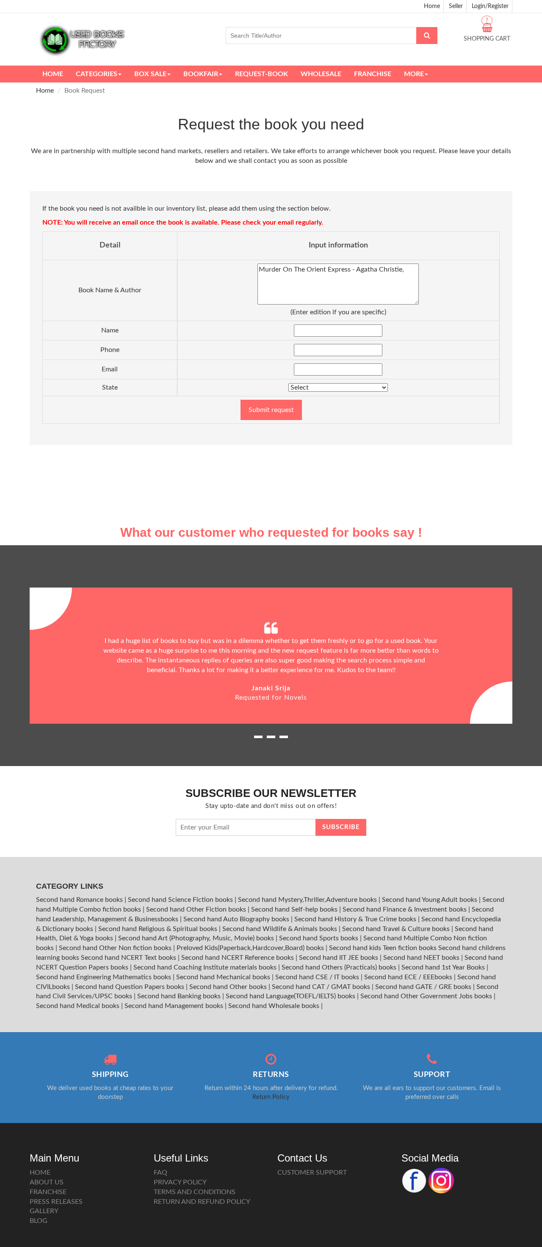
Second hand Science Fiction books (181, 899)
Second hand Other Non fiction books (116, 948)
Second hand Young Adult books (430, 899)
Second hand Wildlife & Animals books (280, 929)
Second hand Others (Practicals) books (340, 967)
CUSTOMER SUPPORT (312, 1172)
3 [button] (283, 740)
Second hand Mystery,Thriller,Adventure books (308, 899)
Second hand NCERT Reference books (238, 957)
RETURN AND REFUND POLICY (202, 1201)
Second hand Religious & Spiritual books (158, 929)
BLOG (38, 1220)
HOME (40, 1172)
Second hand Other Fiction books (197, 909)
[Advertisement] (271, 460)
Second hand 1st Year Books (444, 967)
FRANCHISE (48, 1192)
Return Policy (271, 1097)
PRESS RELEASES (56, 1201)
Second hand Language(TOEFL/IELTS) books (291, 996)
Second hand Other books (228, 986)
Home (432, 6)
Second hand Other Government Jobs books (427, 996)
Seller (456, 6)
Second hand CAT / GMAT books (322, 986)
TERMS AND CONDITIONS (194, 1192)
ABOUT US (47, 1182)
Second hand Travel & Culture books (396, 929)
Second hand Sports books (319, 938)
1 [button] (258, 740)
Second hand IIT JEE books (339, 957)
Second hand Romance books (80, 899)
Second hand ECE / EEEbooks (409, 977)
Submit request (271, 410)
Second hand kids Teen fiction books (383, 948)
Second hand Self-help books (295, 909)
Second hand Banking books (179, 996)
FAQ (160, 1172)
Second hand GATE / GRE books (424, 986)
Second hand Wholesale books (274, 1006)
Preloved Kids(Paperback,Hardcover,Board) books (251, 948)
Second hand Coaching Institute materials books (205, 967)
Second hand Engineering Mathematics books (104, 977)
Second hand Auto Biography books (237, 919)
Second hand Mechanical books (224, 977)
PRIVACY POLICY (180, 1182)
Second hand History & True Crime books (356, 919)
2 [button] (271, 740)
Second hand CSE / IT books (318, 977)
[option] (271, 656)
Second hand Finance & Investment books (405, 909)
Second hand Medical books (78, 1006)
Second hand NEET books (422, 957)
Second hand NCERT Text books (129, 957)
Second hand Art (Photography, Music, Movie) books (197, 938)
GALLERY (44, 1211)
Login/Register (490, 6)
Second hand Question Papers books (130, 986)
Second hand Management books (174, 1006)
